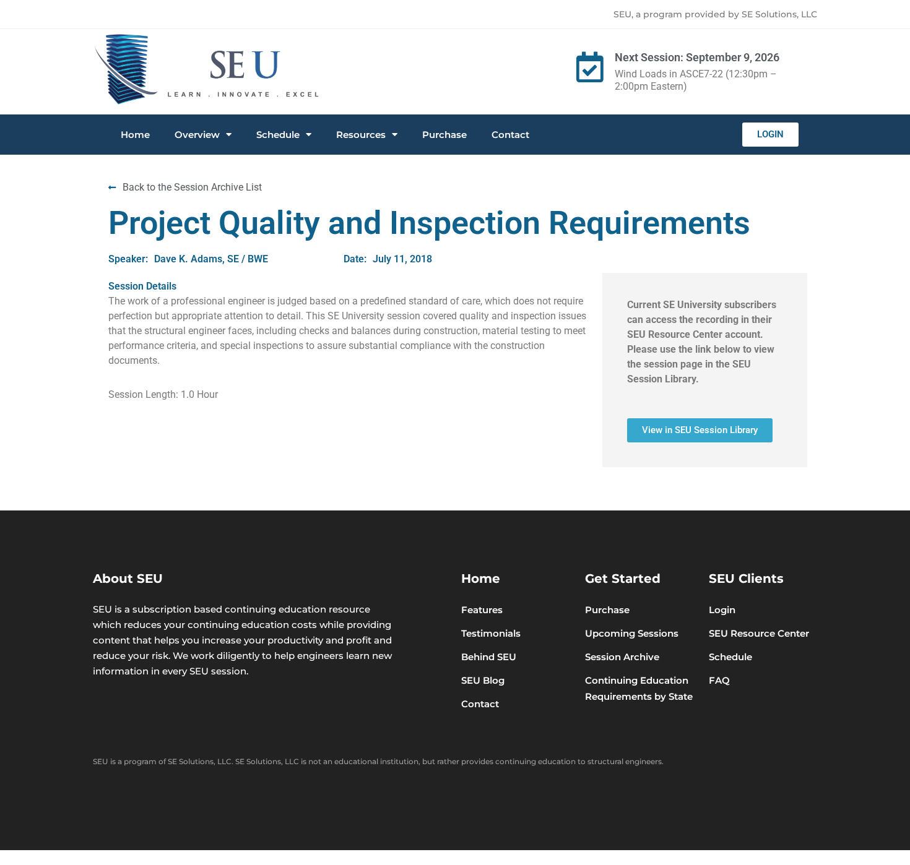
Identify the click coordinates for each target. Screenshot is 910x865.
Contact (510, 134)
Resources (361, 134)
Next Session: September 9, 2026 (697, 57)
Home (135, 134)
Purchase (444, 134)
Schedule (278, 134)
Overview (197, 134)
